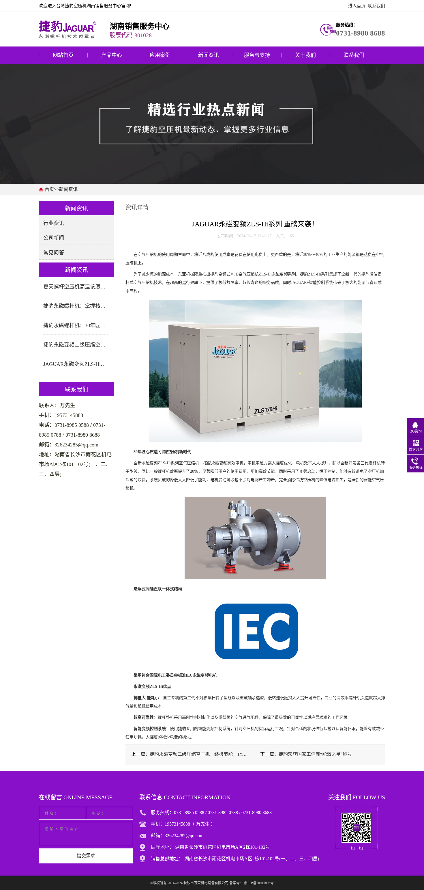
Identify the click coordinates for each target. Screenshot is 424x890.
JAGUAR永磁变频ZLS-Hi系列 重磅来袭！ (75, 364)
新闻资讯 (208, 55)
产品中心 (111, 55)
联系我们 (376, 5)
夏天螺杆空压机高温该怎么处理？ (75, 287)
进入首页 (356, 5)
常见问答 (53, 253)
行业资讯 (53, 223)
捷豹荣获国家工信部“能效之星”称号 (315, 754)
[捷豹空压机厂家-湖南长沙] (67, 29)
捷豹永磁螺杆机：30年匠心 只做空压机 (75, 325)
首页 (49, 189)
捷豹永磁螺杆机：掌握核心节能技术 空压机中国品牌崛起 (75, 306)
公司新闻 (53, 238)
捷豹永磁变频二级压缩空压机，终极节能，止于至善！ (75, 345)
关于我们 (305, 55)
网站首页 (63, 55)
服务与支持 (257, 55)
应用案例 (160, 55)
